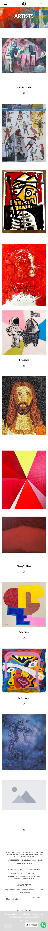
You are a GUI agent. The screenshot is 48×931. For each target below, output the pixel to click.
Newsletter (24, 885)
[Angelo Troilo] (24, 60)
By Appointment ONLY (24, 863)
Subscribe (36, 897)
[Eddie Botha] (24, 126)
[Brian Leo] (24, 332)
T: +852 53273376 (12, 860)
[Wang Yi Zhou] (24, 539)
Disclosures (16, 873)
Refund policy (30, 873)
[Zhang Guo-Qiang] (24, 736)
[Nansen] (24, 266)
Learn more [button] (24, 920)
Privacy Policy (33, 870)
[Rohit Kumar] (24, 398)
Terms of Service (16, 870)
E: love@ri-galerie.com (32, 860)
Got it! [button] (7, 927)
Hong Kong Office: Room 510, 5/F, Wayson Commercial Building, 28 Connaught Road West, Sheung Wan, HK (24, 854)
